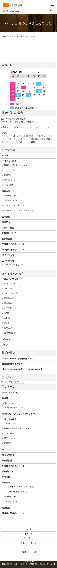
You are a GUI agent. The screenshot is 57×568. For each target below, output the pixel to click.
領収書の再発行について (13, 250)
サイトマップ (8, 255)
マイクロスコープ (11, 288)
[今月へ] (39, 72)
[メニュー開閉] (52, 6)
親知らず (8, 328)
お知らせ (6, 339)
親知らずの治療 (11, 200)
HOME (5, 156)
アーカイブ (6, 382)
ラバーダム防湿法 (11, 293)
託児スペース (10, 180)
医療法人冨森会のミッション (16, 165)
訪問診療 (6, 217)
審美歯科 (8, 303)
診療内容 (6, 191)
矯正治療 (8, 323)
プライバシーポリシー (13, 265)
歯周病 (7, 318)
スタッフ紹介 (8, 228)
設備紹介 (8, 175)
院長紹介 (6, 222)
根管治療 (8, 313)
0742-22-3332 (13, 11)
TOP (4, 37)
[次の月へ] (44, 72)
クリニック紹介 (9, 161)
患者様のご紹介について (13, 244)
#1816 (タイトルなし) (11, 392)
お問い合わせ (8, 261)
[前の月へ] (33, 72)
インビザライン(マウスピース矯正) (19, 210)
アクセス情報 (10, 170)
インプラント (10, 283)
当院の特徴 (9, 185)
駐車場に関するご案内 (12, 364)
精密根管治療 (10, 195)
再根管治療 (9, 298)
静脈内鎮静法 (10, 333)
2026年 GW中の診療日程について (18, 358)
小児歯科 (8, 308)
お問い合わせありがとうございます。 (19, 414)
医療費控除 (7, 239)
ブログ (5, 345)
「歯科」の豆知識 (10, 279)
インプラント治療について (15, 205)
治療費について (9, 233)
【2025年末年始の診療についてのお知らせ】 (22, 369)
